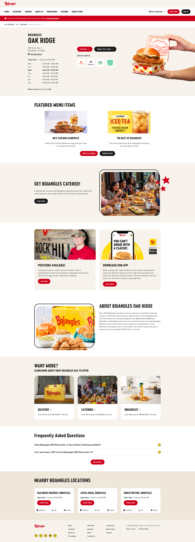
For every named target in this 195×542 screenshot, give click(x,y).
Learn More (109, 284)
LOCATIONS (17, 11)
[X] (41, 535)
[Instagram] (45, 535)
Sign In (186, 12)
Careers (109, 533)
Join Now (44, 281)
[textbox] (33, 18)
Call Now (83, 49)
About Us (71, 533)
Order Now (173, 12)
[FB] (36, 535)
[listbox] (97, 129)
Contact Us (91, 536)
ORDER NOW (107, 153)
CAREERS (28, 11)
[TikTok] (55, 535)
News (89, 533)
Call (55, 510)
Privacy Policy (144, 529)
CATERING (64, 11)
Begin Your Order (104, 49)
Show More (97, 462)
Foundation (72, 536)
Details (69, 510)
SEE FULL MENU (88, 153)
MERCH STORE (77, 11)
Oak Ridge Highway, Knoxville (53, 492)
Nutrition (90, 529)
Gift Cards (90, 526)
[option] (66, 129)
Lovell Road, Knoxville (93, 492)
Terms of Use (130, 529)
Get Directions (36, 54)
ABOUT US (39, 11)
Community (110, 526)
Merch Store (110, 529)
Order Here (44, 503)
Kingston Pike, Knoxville (138, 492)
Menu (70, 526)
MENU (7, 11)
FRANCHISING (52, 11)
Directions (42, 510)
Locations (71, 529)
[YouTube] (50, 535)
